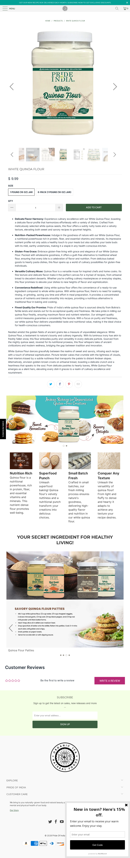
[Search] (118, 8)
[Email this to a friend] (78, 384)
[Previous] (12, 86)
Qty (10, 201)
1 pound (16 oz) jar (21, 192)
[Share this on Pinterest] (69, 384)
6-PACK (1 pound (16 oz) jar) (54, 192)
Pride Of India (58, 835)
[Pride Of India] (65, 8)
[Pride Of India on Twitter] (50, 822)
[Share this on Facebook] (60, 384)
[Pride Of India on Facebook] (56, 822)
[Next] (114, 86)
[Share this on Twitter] (51, 384)
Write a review (110, 680)
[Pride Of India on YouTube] (61, 822)
